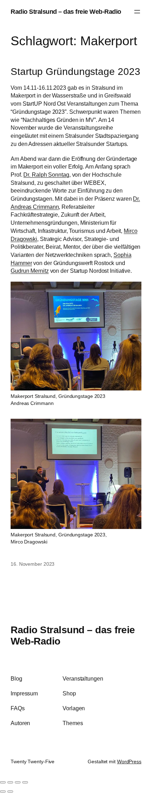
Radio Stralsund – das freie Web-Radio (66, 11)
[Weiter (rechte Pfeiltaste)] (10, 791)
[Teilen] (18, 782)
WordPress (129, 761)
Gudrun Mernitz (30, 270)
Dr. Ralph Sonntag (46, 174)
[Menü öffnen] (137, 11)
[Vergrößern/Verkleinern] (3, 782)
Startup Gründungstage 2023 (75, 71)
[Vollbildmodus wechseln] (10, 782)
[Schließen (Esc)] (25, 782)
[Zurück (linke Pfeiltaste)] (3, 791)
